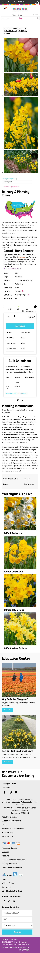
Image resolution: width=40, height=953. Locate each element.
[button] (37, 3)
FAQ (8, 799)
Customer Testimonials (11, 821)
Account (5, 856)
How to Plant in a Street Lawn (17, 751)
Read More (7, 710)
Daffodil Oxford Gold (13, 572)
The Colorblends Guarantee (13, 829)
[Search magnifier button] (38, 18)
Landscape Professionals (21, 802)
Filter (14, 15)
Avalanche (22, 257)
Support (5, 852)
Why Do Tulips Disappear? (15, 699)
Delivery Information (10, 864)
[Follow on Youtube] (16, 792)
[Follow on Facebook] (4, 792)
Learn (20, 15)
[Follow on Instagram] (10, 792)
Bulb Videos (7, 887)
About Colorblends (9, 817)
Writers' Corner (8, 883)
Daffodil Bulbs (17, 28)
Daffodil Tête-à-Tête (14, 610)
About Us (6, 802)
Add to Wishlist (30, 312)
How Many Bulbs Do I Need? (16, 393)
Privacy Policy (7, 833)
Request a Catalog (25, 799)
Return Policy (7, 837)
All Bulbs (7, 28)
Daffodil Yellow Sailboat (15, 648)
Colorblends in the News (12, 891)
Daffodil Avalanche (13, 533)
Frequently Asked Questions (13, 860)
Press (4, 825)
